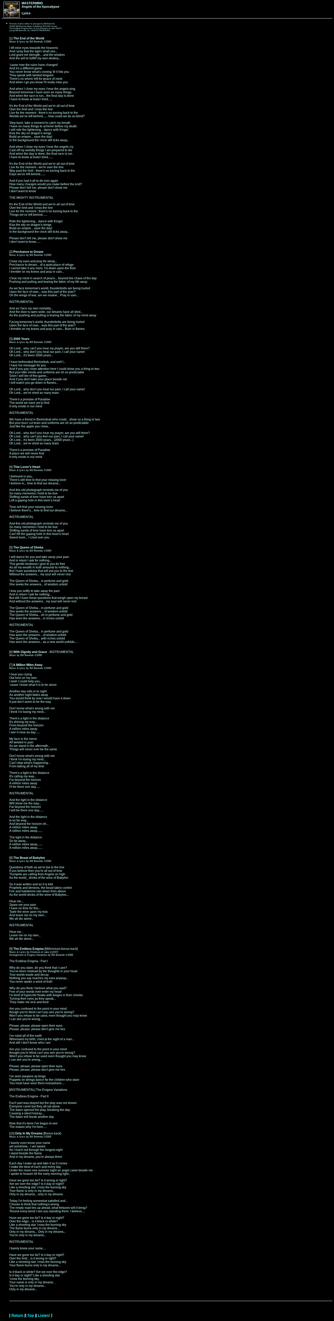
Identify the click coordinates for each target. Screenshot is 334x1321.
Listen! (44, 1315)
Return (17, 1315)
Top (30, 1315)
